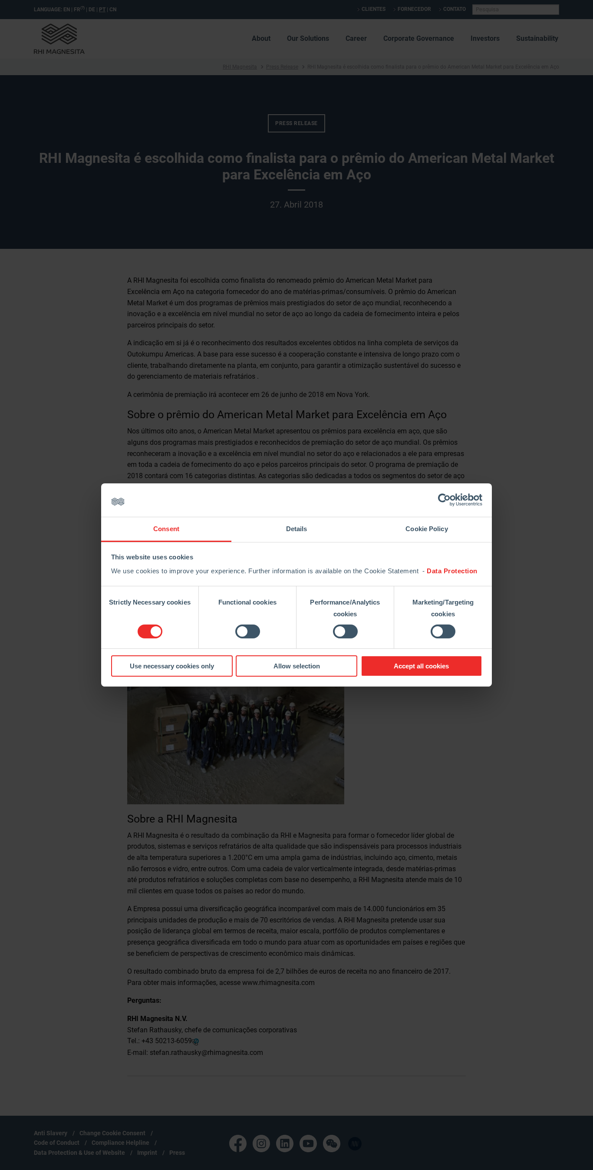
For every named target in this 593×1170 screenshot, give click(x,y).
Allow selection (296, 666)
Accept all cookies (421, 666)
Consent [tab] (166, 528)
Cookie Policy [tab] (426, 528)
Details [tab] (296, 528)
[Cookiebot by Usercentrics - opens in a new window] (444, 499)
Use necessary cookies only (172, 666)
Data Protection (452, 571)
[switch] (247, 631)
